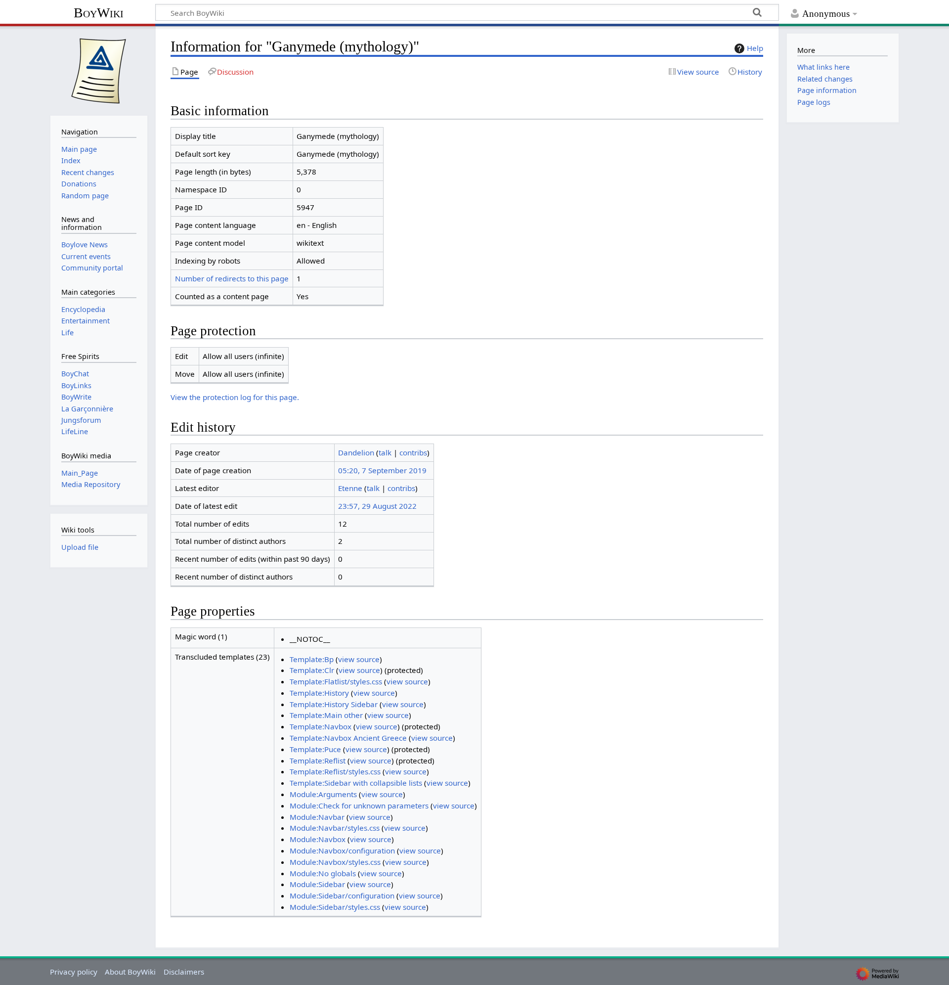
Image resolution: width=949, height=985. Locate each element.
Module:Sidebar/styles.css (335, 907)
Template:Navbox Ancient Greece (348, 738)
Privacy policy (73, 972)
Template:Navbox (320, 726)
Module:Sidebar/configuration (342, 895)
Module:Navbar (317, 817)
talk (385, 452)
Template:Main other (326, 715)
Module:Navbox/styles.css (335, 862)
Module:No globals (323, 873)
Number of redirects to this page (232, 278)
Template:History (319, 693)
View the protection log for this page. (235, 397)
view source (359, 659)
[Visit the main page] (99, 70)
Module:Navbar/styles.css (335, 828)
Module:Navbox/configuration (342, 850)
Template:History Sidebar (334, 704)
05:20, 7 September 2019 (382, 470)
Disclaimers (184, 972)
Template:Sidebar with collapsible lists (356, 783)
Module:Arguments (323, 794)
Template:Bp (312, 659)
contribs (413, 452)
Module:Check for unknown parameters (359, 805)
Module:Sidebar (317, 884)
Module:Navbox (317, 839)
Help (755, 48)
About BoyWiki (130, 972)
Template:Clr (312, 670)
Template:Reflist (317, 760)
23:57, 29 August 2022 (377, 506)
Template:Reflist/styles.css (335, 771)
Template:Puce (315, 749)
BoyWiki (99, 12)
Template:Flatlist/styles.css (336, 681)
